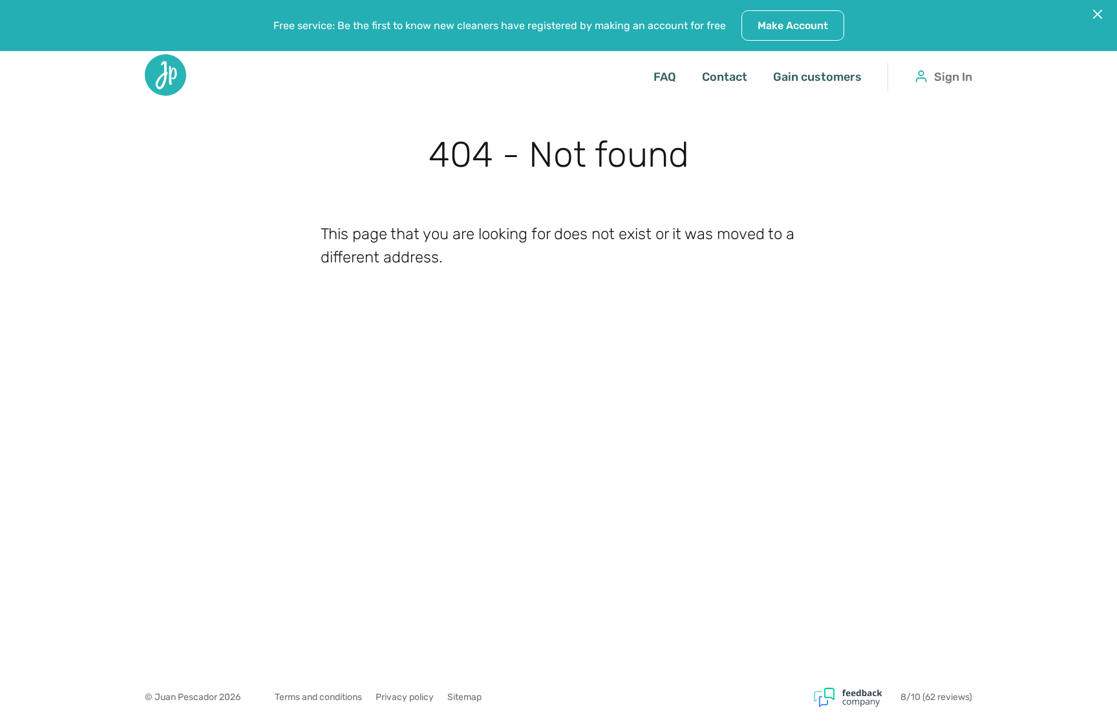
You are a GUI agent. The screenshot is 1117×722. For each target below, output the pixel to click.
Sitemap (464, 697)
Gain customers (817, 77)
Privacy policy (405, 697)
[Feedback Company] (857, 697)
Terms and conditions (318, 697)
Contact (724, 77)
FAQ (665, 77)
